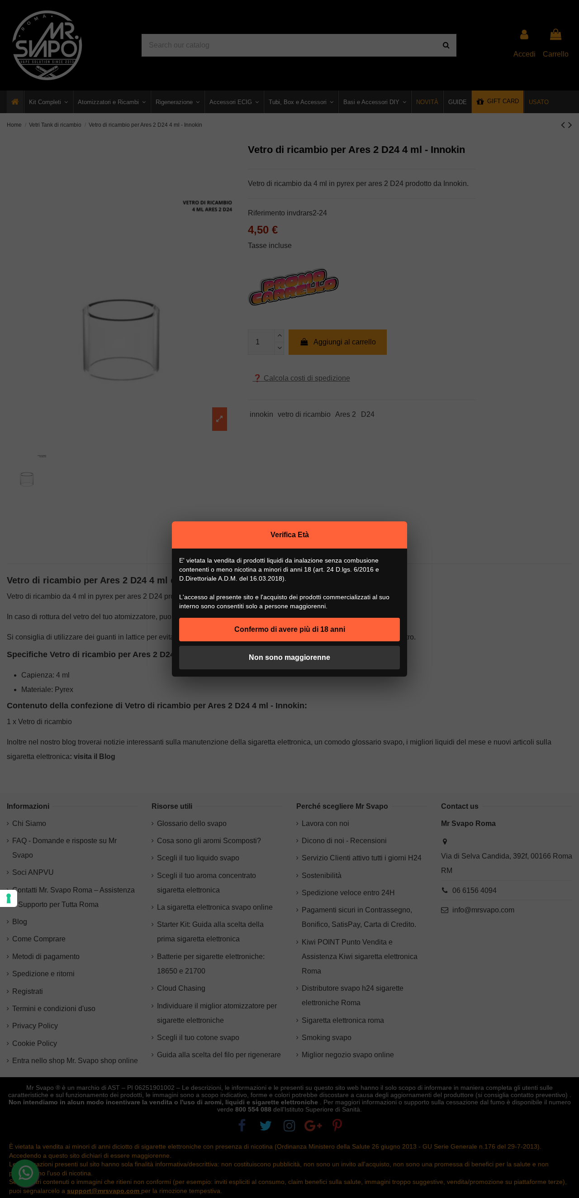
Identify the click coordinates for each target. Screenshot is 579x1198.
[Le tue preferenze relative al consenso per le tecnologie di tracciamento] (8, 898)
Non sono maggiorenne (289, 657)
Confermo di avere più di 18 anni (289, 629)
